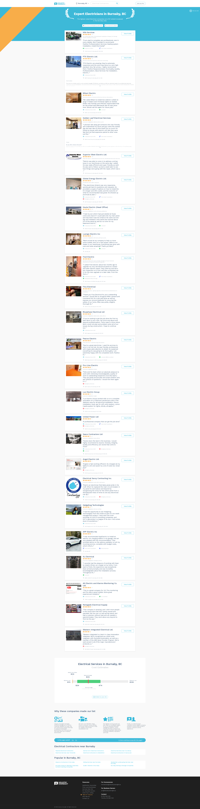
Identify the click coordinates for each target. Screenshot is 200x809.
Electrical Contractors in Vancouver (121, 753)
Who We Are (86, 796)
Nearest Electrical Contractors (64, 750)
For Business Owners (88, 791)
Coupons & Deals (112, 25)
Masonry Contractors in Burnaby (65, 762)
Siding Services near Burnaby (91, 762)
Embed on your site (101, 697)
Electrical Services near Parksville (65, 753)
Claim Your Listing (87, 793)
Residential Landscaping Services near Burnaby (122, 762)
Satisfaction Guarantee (89, 785)
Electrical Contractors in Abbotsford (93, 753)
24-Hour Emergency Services (93, 25)
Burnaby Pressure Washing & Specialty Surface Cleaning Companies (67, 766)
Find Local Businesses (89, 787)
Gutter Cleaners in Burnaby (91, 765)
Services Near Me (87, 789)
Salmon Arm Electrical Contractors (93, 750)
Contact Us (85, 798)
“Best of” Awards (87, 794)
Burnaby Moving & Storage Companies (122, 765)
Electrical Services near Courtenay (121, 750)
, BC (78, 757)
